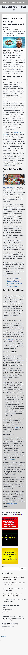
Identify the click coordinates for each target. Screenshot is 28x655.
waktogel (4, 613)
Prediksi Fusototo (6, 611)
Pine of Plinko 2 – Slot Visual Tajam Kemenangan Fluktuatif (13, 21)
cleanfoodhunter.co (12, 503)
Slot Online (10, 339)
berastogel (16, 427)
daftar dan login (13, 616)
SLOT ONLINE (6, 15)
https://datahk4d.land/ (7, 609)
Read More (6, 506)
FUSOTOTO (4, 607)
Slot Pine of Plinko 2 (8, 187)
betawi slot (3, 636)
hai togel (4, 629)
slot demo (12, 459)
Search (3, 566)
